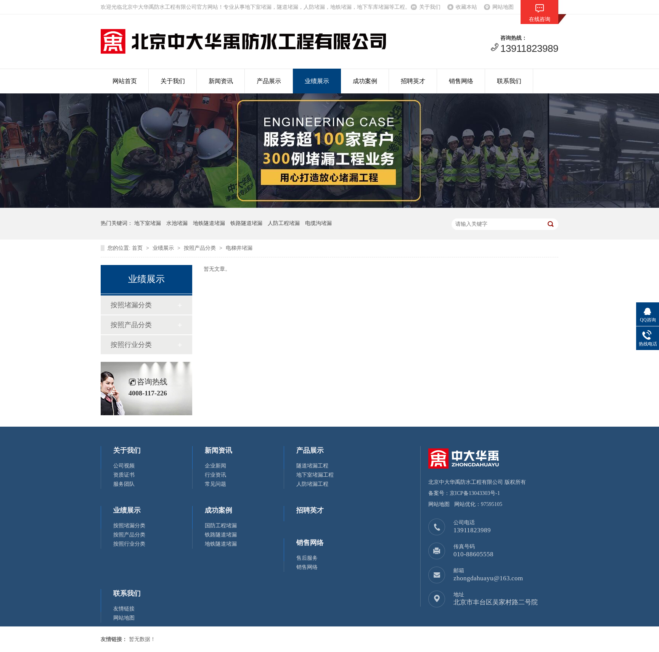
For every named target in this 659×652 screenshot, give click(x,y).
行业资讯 (215, 475)
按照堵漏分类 (131, 305)
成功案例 (365, 81)
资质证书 (124, 475)
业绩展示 (317, 81)
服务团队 (124, 484)
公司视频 (124, 466)
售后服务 (307, 558)
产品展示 (269, 81)
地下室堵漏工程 (315, 475)
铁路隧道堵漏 (221, 535)
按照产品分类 (200, 248)
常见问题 (215, 484)
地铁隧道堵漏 (221, 544)
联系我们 (509, 81)
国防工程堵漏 (221, 525)
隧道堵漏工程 (312, 466)
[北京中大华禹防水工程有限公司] (243, 51)
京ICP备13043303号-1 (475, 493)
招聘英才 (413, 81)
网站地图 (503, 7)
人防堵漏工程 (312, 484)
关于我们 (429, 7)
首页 (137, 248)
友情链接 (124, 609)
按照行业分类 (131, 344)
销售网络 (461, 81)
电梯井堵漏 (239, 248)
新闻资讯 (221, 81)
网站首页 (125, 81)
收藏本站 (466, 7)
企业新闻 (215, 466)
